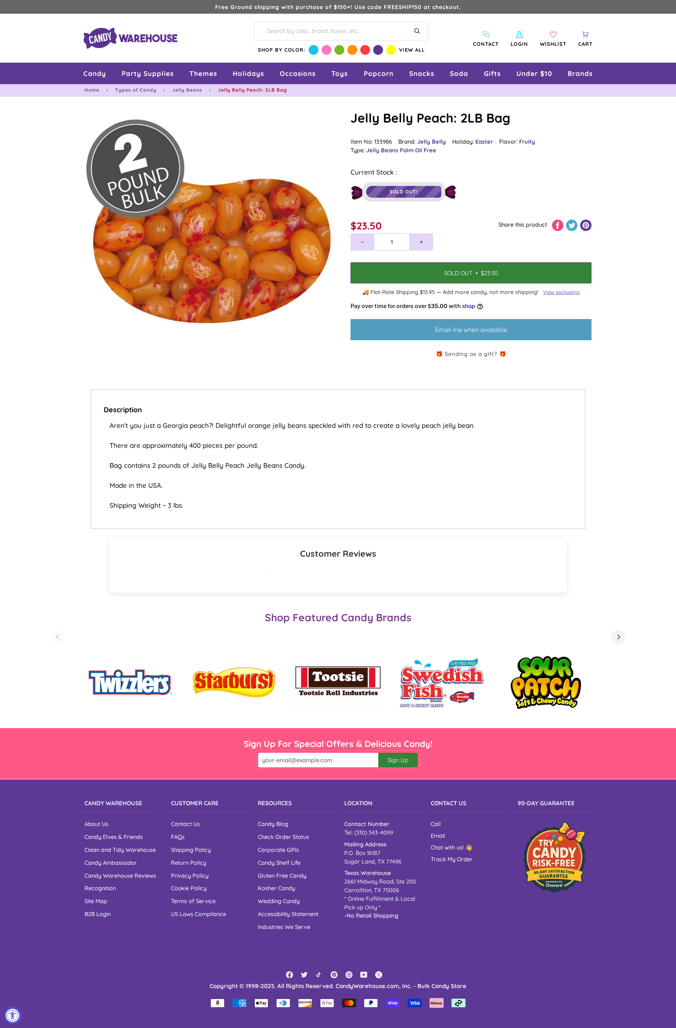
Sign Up (398, 760)
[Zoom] (211, 236)
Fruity (527, 141)
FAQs (178, 836)
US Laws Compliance (198, 914)
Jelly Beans (187, 90)
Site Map (95, 901)
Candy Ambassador (110, 862)
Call (436, 824)
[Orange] (352, 50)
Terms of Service (193, 901)
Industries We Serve (284, 927)
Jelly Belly (431, 141)
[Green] (339, 50)
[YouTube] (363, 974)
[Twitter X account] (378, 974)
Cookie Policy (189, 888)
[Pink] (326, 50)
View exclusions (561, 292)
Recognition (100, 888)
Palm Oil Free (418, 150)
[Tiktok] (319, 974)
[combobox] (341, 31)
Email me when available (471, 330)
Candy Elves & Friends (113, 836)
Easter (484, 141)
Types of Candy (135, 90)
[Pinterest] (334, 974)
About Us (96, 824)
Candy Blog (273, 824)
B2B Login (97, 914)
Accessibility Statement (288, 914)
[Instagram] (348, 974)
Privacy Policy (190, 875)
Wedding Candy (279, 901)
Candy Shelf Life (279, 862)
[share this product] (558, 224)
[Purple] (378, 50)
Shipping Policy (191, 849)
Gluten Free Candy (282, 875)
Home (91, 90)
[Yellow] (391, 50)
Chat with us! (448, 847)
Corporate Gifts (278, 849)
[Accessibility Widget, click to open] (13, 1015)
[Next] (618, 637)
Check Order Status (283, 836)
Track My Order (452, 859)
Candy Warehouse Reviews (120, 875)
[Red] (365, 50)
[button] (94, 73)
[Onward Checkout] (555, 857)
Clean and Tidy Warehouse (120, 849)
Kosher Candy (276, 888)
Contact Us (185, 824)
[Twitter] (304, 974)
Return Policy (188, 862)
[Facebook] (289, 974)
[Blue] (313, 50)
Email (438, 835)
